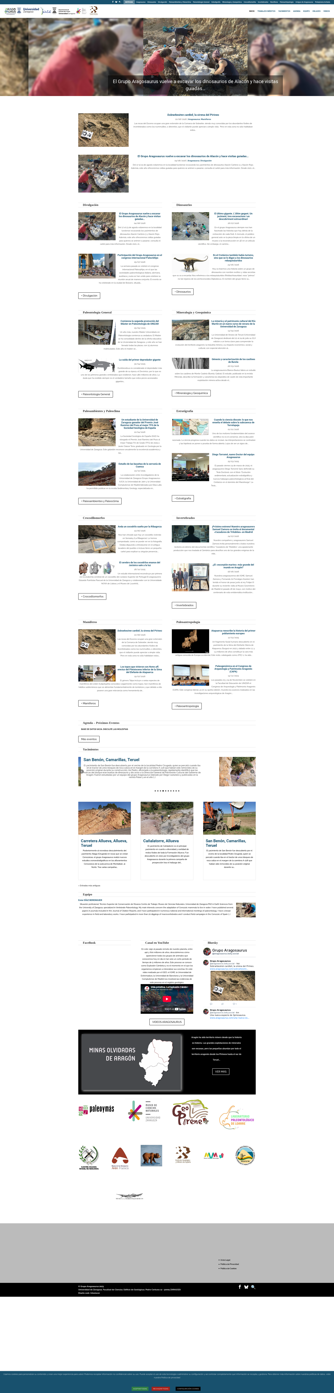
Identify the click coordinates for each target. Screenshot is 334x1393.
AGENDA (296, 11)
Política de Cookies (228, 1268)
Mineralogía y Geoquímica (232, 2)
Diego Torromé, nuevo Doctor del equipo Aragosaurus (233, 456)
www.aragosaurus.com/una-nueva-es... (229, 1017)
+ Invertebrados (184, 605)
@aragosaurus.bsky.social (225, 953)
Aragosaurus (140, 2)
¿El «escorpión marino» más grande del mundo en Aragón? (233, 566)
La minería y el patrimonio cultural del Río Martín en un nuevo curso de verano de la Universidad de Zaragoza (233, 324)
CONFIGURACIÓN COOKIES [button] (188, 1389)
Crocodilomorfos (250, 2)
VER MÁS (220, 1071)
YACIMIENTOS (284, 11)
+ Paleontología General (95, 394)
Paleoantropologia (287, 2)
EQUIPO (306, 11)
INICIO (252, 11)
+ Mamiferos (88, 703)
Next (252, 771)
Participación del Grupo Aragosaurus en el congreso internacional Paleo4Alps (140, 256)
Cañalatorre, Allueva (161, 841)
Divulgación (162, 2)
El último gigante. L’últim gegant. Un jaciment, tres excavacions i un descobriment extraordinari (233, 216)
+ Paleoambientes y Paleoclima (100, 501)
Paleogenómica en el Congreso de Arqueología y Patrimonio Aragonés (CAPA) (233, 669)
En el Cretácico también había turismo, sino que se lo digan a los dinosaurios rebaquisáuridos (233, 258)
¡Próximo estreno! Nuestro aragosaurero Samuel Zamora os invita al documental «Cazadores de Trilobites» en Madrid (233, 529)
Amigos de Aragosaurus (304, 2)
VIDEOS (326, 11)
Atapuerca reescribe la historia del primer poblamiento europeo (233, 632)
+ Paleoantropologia (187, 706)
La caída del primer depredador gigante (140, 359)
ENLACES (317, 11)
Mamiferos (274, 2)
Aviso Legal (225, 1260)
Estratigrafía (215, 2)
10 (178, 791)
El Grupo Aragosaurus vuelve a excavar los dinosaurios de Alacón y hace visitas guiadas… (193, 156)
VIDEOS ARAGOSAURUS (167, 1022)
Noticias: (129, 2)
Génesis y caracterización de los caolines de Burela (233, 360)
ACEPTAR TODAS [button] (140, 1389)
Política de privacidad (170, 1377)
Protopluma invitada (322, 2)
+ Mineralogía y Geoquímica (191, 393)
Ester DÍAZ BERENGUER (90, 900)
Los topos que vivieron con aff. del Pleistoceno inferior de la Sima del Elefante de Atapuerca (140, 669)
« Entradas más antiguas (89, 885)
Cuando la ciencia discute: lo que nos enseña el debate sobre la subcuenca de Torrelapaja (233, 422)
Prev (82, 771)
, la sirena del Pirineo (193, 114)
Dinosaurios (151, 2)
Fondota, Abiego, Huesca (207, 759)
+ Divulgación (89, 295)
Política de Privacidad (229, 1264)
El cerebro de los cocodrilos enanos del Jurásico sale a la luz (139, 564)
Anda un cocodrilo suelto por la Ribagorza (140, 526)
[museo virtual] (214, 1166)
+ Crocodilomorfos (92, 596)
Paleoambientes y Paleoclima (180, 2)
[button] (167, 57)
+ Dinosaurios (183, 291)
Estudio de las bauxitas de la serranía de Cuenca (140, 465)
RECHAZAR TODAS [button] (160, 1389)
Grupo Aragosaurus (229, 950)
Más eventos (89, 739)
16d (238, 963)
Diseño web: (84, 1293)
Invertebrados (263, 2)
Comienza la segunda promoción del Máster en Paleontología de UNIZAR (140, 322)
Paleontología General (201, 2)
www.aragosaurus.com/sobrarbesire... (229, 969)
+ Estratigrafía (183, 498)
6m (237, 1012)
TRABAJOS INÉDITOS (266, 11)
